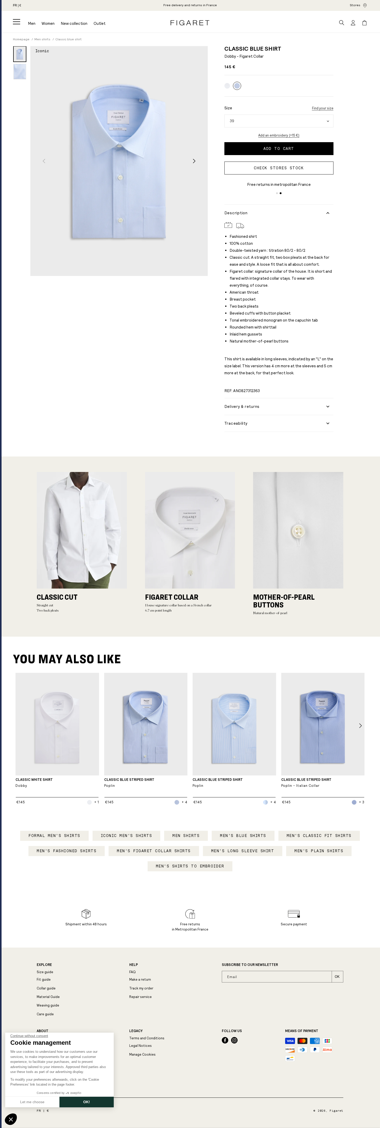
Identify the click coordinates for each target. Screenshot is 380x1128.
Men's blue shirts (243, 835)
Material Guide (48, 997)
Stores (355, 5)
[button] (16, 21)
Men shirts (186, 835)
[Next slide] (194, 161)
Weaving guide (48, 1005)
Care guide (45, 1014)
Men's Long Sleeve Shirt (242, 851)
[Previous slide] (44, 161)
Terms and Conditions (146, 1038)
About (42, 1031)
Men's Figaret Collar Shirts (154, 851)
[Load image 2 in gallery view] (19, 71)
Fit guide (44, 979)
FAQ (132, 972)
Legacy (135, 1031)
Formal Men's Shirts (54, 835)
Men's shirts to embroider (190, 866)
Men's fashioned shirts (66, 851)
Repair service (140, 997)
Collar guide (46, 988)
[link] (237, 86)
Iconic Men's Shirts (126, 835)
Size (228, 107)
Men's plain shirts (318, 851)
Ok (337, 977)
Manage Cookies (142, 1054)
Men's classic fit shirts (319, 835)
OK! (86, 1102)
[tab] (277, 193)
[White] (227, 86)
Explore (44, 965)
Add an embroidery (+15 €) (278, 135)
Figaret (336, 1110)
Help (133, 965)
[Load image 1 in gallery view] (19, 54)
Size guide (45, 972)
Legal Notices (140, 1045)
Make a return (140, 979)
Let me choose (32, 1102)
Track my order (141, 988)
